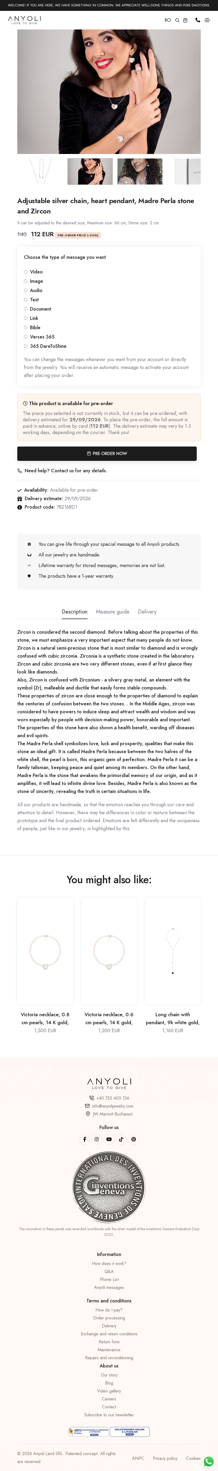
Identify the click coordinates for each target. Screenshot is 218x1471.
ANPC (138, 1458)
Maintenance (109, 1350)
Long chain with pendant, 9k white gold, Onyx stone (173, 1019)
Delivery (109, 1326)
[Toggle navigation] (207, 20)
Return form (109, 1342)
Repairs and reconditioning (109, 1358)
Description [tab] (74, 612)
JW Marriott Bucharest (112, 1114)
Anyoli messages (109, 1287)
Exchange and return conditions (109, 1334)
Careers (109, 1399)
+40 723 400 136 (113, 1098)
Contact (109, 1407)
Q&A (109, 1271)
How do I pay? (109, 1310)
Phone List (109, 1279)
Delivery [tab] (147, 612)
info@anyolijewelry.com (112, 1106)
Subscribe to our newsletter (109, 1415)
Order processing (109, 1318)
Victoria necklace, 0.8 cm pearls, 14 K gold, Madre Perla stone (45, 1019)
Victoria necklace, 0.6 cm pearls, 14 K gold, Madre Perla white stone (109, 1019)
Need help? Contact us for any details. (66, 470)
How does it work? (109, 1263)
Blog (109, 1383)
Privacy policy (165, 1458)
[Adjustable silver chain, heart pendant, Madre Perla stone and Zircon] (109, 87)
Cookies (193, 1458)
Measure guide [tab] (112, 612)
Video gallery (109, 1391)
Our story (109, 1375)
